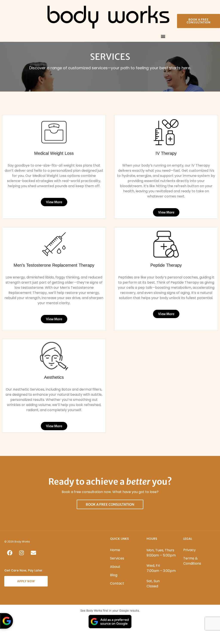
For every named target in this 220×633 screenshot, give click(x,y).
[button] (163, 36)
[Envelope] (33, 552)
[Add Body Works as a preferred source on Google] (6, 621)
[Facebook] (9, 552)
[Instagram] (21, 552)
